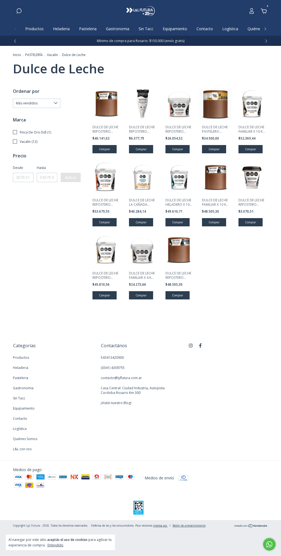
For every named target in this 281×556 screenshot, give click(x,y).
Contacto (204, 28)
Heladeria (61, 28)
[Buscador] (19, 11)
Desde (18, 167)
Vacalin (52, 54)
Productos (34, 28)
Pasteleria (88, 28)
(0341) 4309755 (113, 367)
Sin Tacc (146, 28)
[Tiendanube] (251, 526)
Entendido (55, 545)
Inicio (17, 54)
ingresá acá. (160, 525)
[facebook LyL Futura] (200, 345)
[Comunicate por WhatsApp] (269, 544)
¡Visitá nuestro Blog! (116, 403)
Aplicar (71, 177)
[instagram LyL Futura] (191, 345)
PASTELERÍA (34, 54)
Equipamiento (175, 28)
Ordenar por (26, 91)
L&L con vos (22, 449)
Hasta (41, 167)
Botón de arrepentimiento (189, 525)
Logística (230, 28)
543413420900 (112, 357)
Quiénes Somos (25, 439)
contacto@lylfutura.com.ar (121, 378)
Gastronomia (117, 28)
